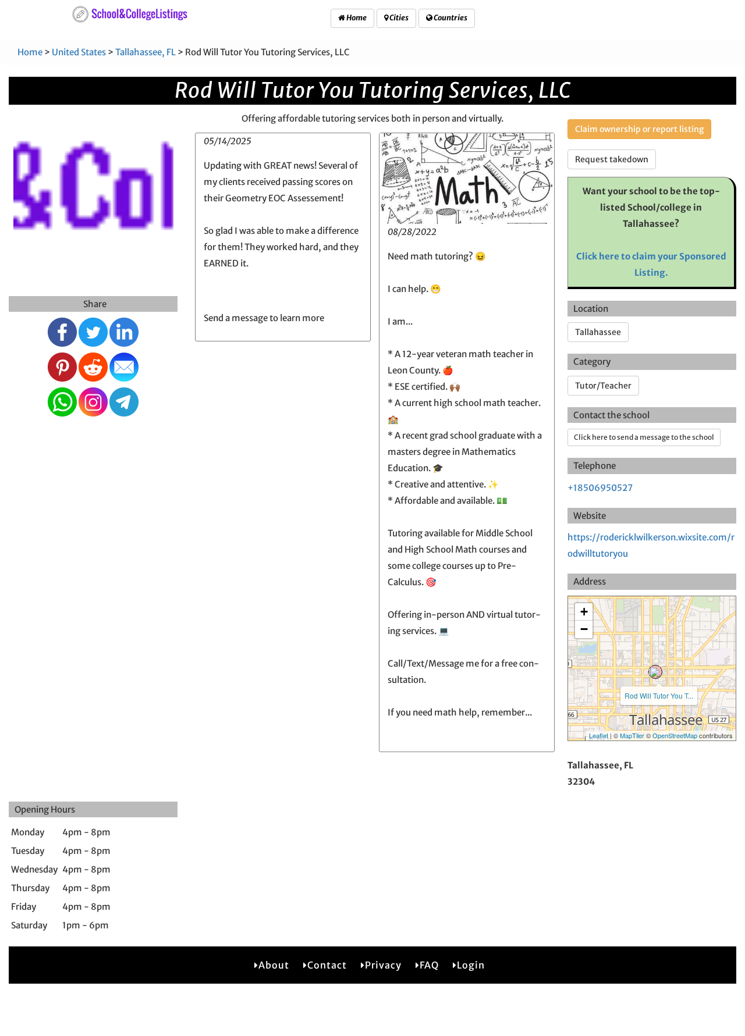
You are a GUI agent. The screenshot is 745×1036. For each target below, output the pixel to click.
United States (79, 52)
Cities (398, 18)
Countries (449, 18)
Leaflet (598, 735)
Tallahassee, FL (145, 52)
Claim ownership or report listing (639, 129)
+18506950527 (600, 487)
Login (471, 965)
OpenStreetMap (674, 735)
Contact (327, 965)
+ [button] (584, 611)
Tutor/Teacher (603, 385)
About (273, 965)
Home (356, 18)
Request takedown (611, 159)
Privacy (383, 965)
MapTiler (632, 735)
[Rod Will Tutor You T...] (655, 672)
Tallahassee (598, 332)
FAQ (429, 965)
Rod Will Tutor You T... (659, 695)
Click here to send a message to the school (644, 437)
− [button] (584, 629)
